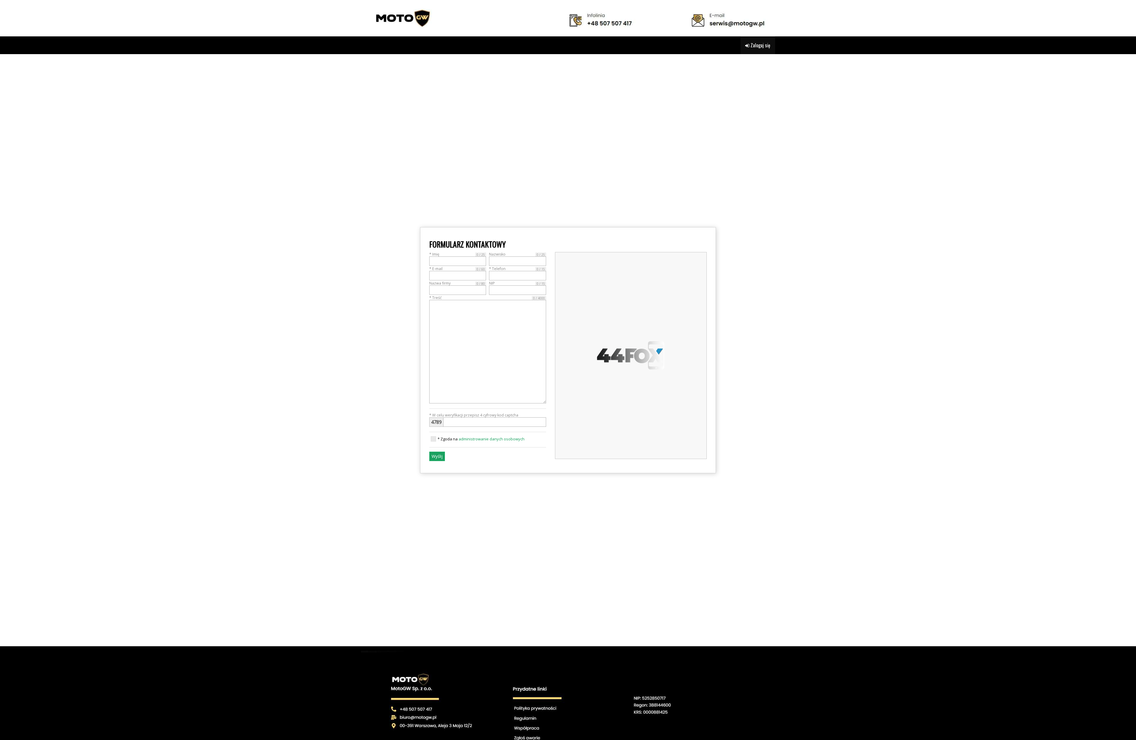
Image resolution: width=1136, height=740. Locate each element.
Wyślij (437, 456)
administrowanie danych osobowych (492, 439)
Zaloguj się (759, 45)
